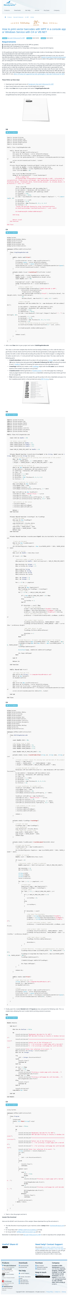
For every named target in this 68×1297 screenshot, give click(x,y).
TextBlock (17, 364)
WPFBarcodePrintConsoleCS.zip (26, 1232)
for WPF (27, 17)
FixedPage (36, 366)
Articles (37, 10)
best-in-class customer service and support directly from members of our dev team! (49, 1248)
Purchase (46, 10)
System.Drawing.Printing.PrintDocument (54, 57)
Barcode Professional (18, 17)
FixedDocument (37, 371)
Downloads (17, 10)
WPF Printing (45, 379)
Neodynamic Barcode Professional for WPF (41, 84)
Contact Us (57, 1291)
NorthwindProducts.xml (57, 1225)
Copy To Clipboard (12, 132)
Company (56, 10)
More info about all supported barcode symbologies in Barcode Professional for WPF (39, 74)
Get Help (27, 10)
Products (7, 10)
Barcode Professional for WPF (16, 38)
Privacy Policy (49, 1291)
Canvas (50, 360)
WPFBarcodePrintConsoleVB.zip (27, 1230)
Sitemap (64, 1291)
